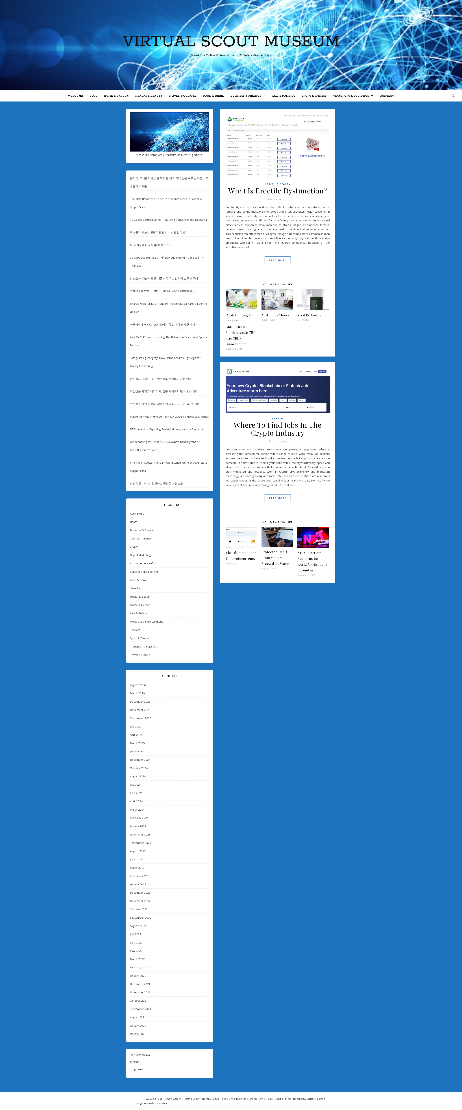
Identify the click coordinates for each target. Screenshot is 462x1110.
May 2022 (136, 951)
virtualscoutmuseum (157, 1103)
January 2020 (138, 1034)
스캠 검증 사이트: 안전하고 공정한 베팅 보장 (157, 483)
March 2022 (137, 959)
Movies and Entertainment (146, 621)
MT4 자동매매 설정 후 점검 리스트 (151, 245)
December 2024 (140, 759)
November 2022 (140, 901)
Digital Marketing (140, 555)
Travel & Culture (183, 96)
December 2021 (140, 984)
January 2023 (138, 884)
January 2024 (138, 826)
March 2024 (137, 809)
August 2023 (138, 851)
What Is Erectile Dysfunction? (277, 190)
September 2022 (140, 917)
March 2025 (137, 743)
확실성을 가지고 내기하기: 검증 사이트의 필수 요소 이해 (164, 391)
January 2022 (138, 975)
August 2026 (138, 685)
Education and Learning (144, 571)
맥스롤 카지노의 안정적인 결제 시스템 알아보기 (159, 232)
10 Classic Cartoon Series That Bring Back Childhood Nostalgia (168, 219)
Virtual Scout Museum (231, 42)
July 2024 (135, 784)
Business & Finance (245, 96)
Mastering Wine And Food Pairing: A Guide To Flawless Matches (169, 416)
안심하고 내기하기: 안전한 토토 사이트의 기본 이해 (161, 378)
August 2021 (138, 1017)
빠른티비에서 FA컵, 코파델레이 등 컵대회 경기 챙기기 (162, 324)
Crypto (134, 546)
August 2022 (138, 926)
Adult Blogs (137, 513)
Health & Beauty (148, 96)
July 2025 (135, 726)
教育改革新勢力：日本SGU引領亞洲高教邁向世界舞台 (162, 291)
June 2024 (136, 793)
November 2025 (140, 710)
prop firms (136, 1069)
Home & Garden (116, 96)
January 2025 (138, 751)
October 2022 (139, 909)
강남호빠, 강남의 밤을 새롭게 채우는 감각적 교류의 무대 (164, 278)
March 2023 (137, 867)
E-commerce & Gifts (142, 563)
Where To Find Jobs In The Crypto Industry (278, 428)
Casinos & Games (141, 538)
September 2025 (140, 718)
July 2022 (135, 934)
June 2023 (136, 859)
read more (277, 260)
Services (135, 630)
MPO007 (135, 1062)
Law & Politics (283, 96)
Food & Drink (213, 96)
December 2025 (140, 701)
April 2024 (136, 801)
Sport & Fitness (314, 96)
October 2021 (139, 1000)
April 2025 (136, 735)
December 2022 (140, 892)
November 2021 (140, 992)
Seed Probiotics (309, 315)
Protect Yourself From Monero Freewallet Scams (275, 558)
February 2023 (139, 876)
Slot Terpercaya (140, 1055)
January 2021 (138, 1025)
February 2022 (139, 967)
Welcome (75, 96)
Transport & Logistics (351, 96)
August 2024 (138, 776)
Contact (387, 96)
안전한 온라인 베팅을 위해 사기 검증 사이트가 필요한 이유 (165, 404)
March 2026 (137, 693)
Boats (133, 522)
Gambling (135, 588)
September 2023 (140, 843)
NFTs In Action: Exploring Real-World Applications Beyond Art (168, 429)
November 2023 (140, 834)
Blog (94, 96)
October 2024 (139, 768)
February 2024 (139, 818)
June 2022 (136, 942)
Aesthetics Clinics (275, 315)
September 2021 (140, 1009)
